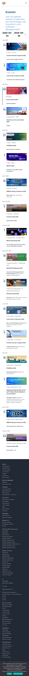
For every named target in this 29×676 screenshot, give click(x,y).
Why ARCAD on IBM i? (7, 524)
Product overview (6, 522)
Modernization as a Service (9, 494)
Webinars (4, 482)
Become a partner (7, 517)
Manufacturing (6, 647)
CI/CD (4, 608)
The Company (6, 466)
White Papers (5, 503)
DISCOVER (5, 531)
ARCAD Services (6, 491)
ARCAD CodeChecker (8, 558)
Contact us (5, 475)
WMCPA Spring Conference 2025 (16, 422)
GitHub (4, 598)
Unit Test (4, 625)
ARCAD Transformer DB (8, 540)
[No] (27, 669)
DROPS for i (5, 569)
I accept (9, 673)
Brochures (4, 510)
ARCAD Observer (6, 538)
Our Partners (5, 471)
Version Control (6, 621)
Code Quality (5, 610)
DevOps (4, 615)
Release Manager (6, 637)
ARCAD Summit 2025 (12, 294)
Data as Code (6, 614)
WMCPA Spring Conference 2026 (16, 191)
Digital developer (6, 633)
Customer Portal (6, 489)
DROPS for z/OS (6, 571)
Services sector (6, 653)
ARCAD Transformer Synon (9, 547)
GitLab (4, 596)
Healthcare (5, 655)
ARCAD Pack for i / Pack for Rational (11, 594)
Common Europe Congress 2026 (16, 55)
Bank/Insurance (6, 644)
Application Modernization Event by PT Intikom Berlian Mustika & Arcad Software (16, 392)
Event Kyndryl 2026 (12, 99)
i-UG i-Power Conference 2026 (15, 76)
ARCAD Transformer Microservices (10, 544)
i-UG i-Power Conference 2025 (15, 319)
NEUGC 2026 (10, 166)
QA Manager (5, 635)
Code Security (6, 612)
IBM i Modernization (7, 619)
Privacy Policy (13, 671)
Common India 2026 (12, 217)
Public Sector (5, 651)
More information (18, 673)
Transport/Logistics (7, 646)
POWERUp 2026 (11, 145)
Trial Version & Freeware (8, 499)
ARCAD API (5, 532)
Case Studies (5, 505)
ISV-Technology (6, 657)
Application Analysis (7, 604)
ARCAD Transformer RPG (8, 545)
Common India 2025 (12, 446)
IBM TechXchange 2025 (13, 240)
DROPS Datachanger (7, 573)
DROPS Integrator (7, 574)
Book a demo (5, 477)
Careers (4, 473)
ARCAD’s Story (6, 468)
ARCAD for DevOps (7, 550)
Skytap (4, 599)
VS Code (4, 586)
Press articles (5, 508)
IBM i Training (5, 492)
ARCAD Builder (6, 556)
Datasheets (5, 501)
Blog (3, 507)
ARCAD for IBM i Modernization (10, 529)
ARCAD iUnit (5, 561)
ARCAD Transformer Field (8, 542)
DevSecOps (5, 617)
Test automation (6, 623)
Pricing (4, 526)
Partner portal (5, 515)
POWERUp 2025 (11, 368)
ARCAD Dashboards (7, 536)
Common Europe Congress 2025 (16, 343)
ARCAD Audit (5, 534)
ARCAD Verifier (6, 567)
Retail (3, 649)
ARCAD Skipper (6, 565)
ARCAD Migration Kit (7, 589)
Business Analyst (6, 639)
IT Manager (5, 630)
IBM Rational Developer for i (9, 592)
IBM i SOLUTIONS (6, 602)
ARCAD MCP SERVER (7, 583)
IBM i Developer (6, 631)
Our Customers (6, 470)
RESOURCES (5, 497)
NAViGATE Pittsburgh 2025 (14, 268)
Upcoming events (6, 484)
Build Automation (6, 606)
